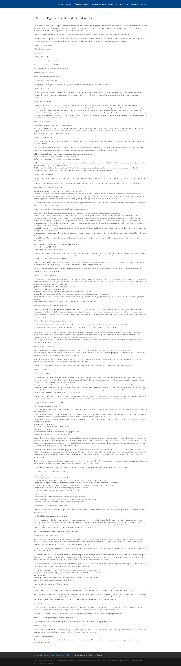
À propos (69, 4)
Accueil (60, 4)
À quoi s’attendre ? (82, 4)
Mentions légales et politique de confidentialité (51, 655)
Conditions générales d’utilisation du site (87, 655)
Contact (144, 4)
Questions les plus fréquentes (102, 4)
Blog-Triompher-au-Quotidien (127, 4)
